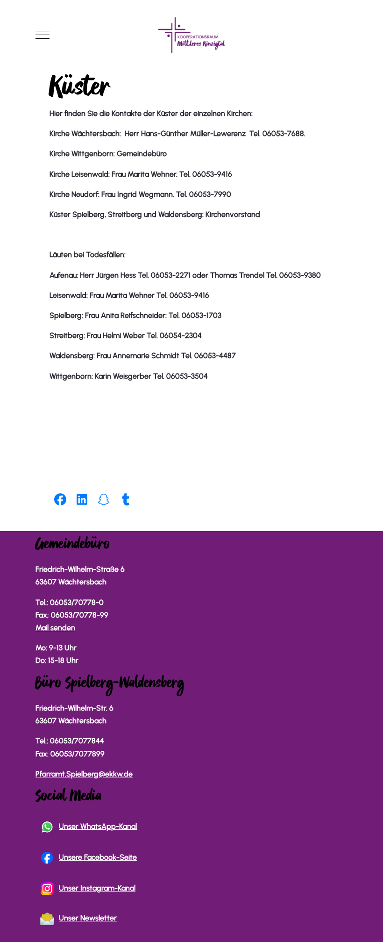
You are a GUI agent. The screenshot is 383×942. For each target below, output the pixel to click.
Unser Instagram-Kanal (97, 888)
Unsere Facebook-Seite (98, 857)
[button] (60, 499)
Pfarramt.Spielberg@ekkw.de (84, 773)
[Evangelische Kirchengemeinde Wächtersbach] (191, 35)
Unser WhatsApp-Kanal (98, 826)
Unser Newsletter (88, 917)
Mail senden (55, 627)
